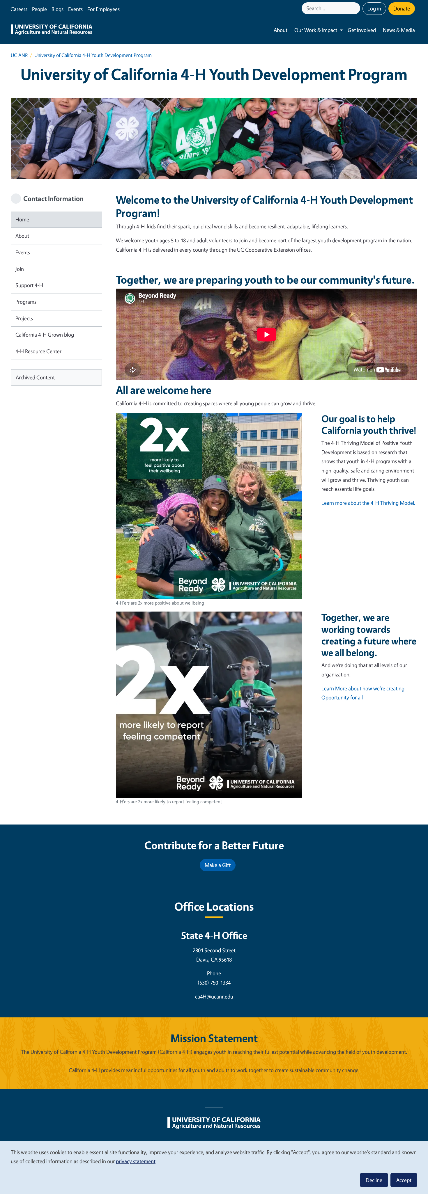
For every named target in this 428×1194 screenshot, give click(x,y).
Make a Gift (218, 864)
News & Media (399, 29)
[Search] (356, 8)
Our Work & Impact (315, 29)
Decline (374, 1180)
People (39, 9)
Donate (401, 8)
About (280, 29)
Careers (18, 9)
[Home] (51, 30)
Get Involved (362, 29)
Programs (25, 301)
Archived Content (35, 377)
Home (22, 219)
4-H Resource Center (38, 351)
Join (19, 268)
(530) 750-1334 (214, 982)
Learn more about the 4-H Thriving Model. (368, 502)
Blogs (57, 9)
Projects (24, 318)
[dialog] (214, 1167)
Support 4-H (29, 285)
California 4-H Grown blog (44, 334)
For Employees (103, 9)
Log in (374, 8)
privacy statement (135, 1161)
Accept (403, 1180)
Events (75, 9)
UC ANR (19, 55)
